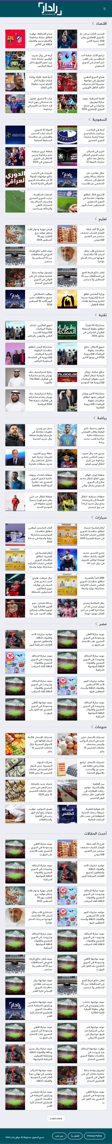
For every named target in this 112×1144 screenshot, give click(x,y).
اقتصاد (101, 23)
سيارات (101, 517)
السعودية (99, 119)
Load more (56, 1118)
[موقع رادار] (50, 8)
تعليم (103, 219)
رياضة (102, 418)
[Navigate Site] (104, 8)
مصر (103, 624)
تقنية (103, 315)
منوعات (101, 727)
